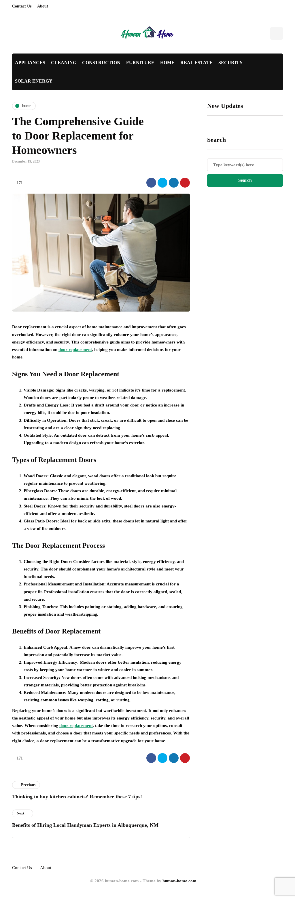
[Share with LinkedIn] (174, 183)
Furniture (140, 62)
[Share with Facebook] (151, 183)
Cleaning (63, 62)
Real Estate (196, 62)
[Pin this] (185, 183)
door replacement (75, 349)
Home (167, 62)
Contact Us (21, 6)
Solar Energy (33, 81)
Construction (101, 62)
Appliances (30, 62)
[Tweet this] (162, 183)
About (42, 6)
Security (230, 62)
